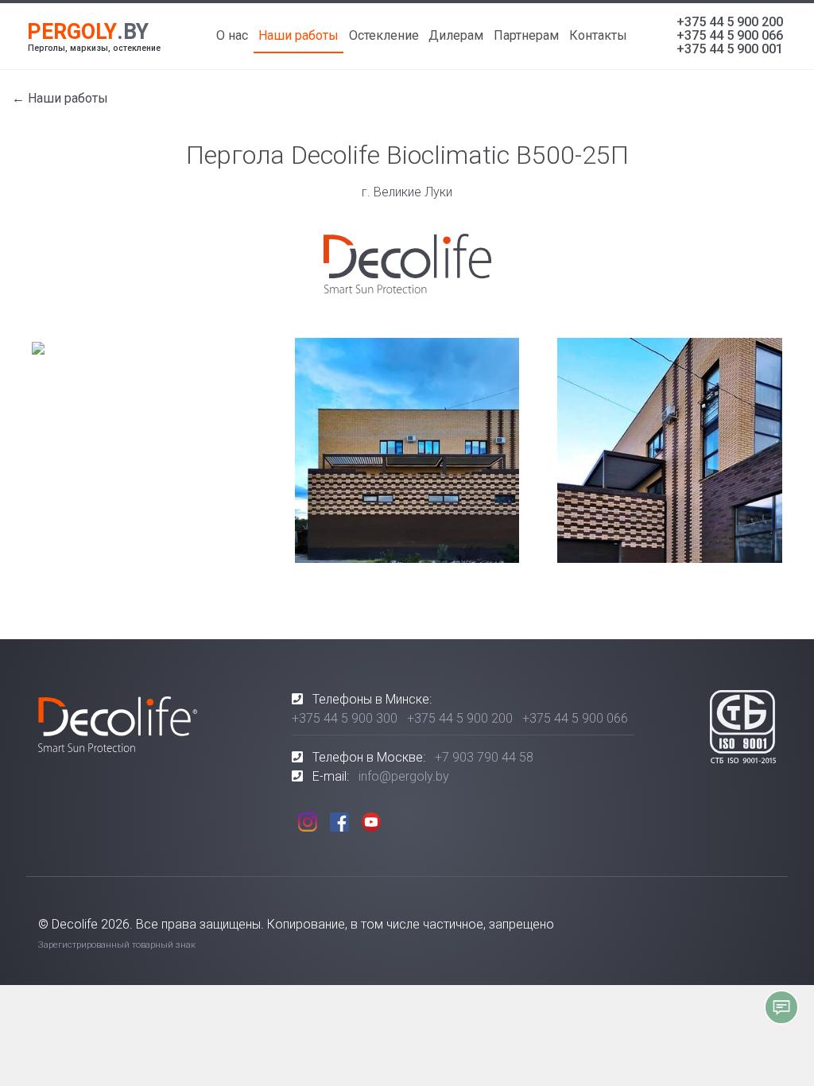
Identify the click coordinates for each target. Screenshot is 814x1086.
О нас (232, 35)
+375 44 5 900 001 (729, 48)
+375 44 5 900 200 (729, 21)
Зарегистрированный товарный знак (117, 945)
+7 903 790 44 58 (484, 757)
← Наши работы (60, 98)
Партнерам (526, 35)
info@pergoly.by (404, 776)
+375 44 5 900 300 (344, 718)
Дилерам (455, 35)
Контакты (598, 35)
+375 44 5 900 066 (729, 35)
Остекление (384, 35)
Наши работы (298, 35)
